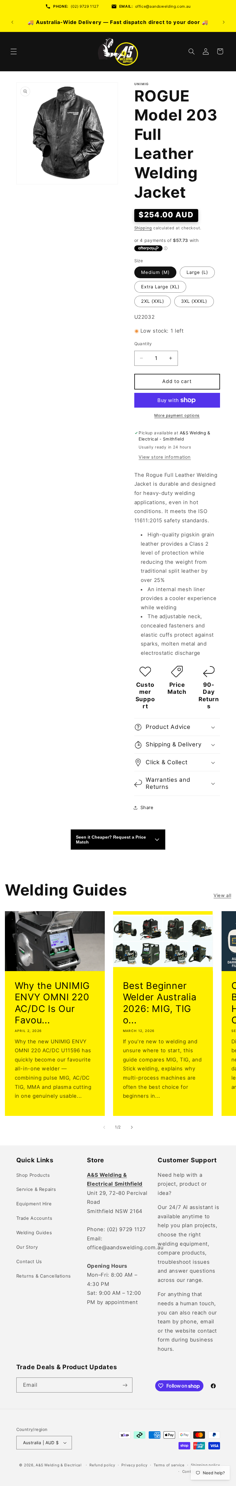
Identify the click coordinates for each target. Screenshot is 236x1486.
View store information (165, 457)
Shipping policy (205, 1465)
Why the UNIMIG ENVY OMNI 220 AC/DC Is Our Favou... (52, 1003)
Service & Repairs (36, 1189)
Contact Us (29, 1261)
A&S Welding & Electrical (59, 1465)
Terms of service (169, 1465)
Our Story (27, 1247)
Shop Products (33, 1175)
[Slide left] (104, 1127)
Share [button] (147, 807)
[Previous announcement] (12, 22)
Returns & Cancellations (43, 1276)
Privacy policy (134, 1465)
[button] (13, 51)
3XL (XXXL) (194, 301)
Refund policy (102, 1465)
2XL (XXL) (152, 301)
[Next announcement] (223, 22)
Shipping (143, 228)
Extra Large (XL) (160, 287)
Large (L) (197, 272)
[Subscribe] (125, 1385)
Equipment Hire (34, 1204)
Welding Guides (34, 1232)
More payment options (177, 415)
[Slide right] (132, 1127)
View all (222, 895)
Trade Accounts (34, 1218)
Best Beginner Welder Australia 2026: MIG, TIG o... (160, 1003)
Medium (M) (155, 272)
